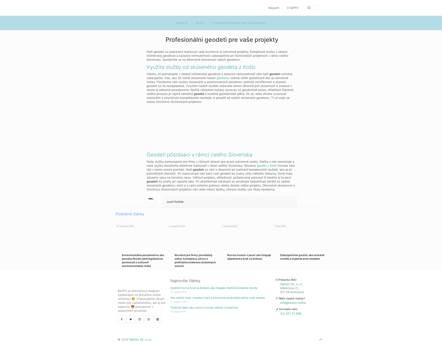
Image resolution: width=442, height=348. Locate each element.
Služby (200, 22)
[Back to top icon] (320, 339)
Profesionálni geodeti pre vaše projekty (239, 22)
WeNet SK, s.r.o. (291, 284)
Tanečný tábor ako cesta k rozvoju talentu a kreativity (204, 307)
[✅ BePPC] (136, 8)
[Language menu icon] (316, 8)
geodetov (223, 78)
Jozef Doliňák (175, 201)
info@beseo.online (293, 303)
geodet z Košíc (267, 165)
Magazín (182, 22)
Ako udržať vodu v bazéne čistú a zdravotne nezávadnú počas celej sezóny (217, 297)
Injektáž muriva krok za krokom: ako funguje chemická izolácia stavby (214, 288)
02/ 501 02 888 (290, 313)
